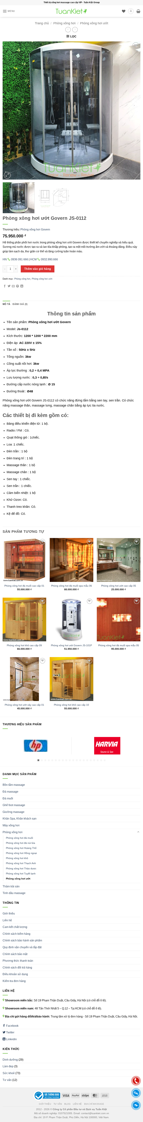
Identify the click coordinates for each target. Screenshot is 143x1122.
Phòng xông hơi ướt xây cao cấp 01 (24, 704)
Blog (67, 1104)
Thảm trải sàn (11, 886)
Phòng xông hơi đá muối (19, 837)
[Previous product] (75, 29)
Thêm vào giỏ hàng (37, 268)
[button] (9, 11)
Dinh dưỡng (10, 1059)
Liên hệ (7, 920)
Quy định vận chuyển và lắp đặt (22, 947)
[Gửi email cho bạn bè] (13, 286)
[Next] (133, 110)
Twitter (9, 1032)
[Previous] (10, 110)
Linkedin (11, 1039)
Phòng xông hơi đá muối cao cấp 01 (24, 585)
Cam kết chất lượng (15, 926)
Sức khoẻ (9, 1073)
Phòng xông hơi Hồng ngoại (21, 853)
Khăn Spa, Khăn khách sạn (19, 818)
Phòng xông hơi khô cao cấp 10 (71, 704)
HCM (44, 259)
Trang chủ (42, 23)
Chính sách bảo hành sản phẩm (22, 940)
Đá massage (10, 791)
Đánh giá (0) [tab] (20, 304)
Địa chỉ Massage (94, 1104)
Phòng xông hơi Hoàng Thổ (21, 848)
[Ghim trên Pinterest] (17, 286)
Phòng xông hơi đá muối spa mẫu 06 (71, 585)
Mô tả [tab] (6, 304)
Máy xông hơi (11, 825)
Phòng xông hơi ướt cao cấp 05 (118, 585)
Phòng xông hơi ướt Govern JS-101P (71, 645)
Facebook (11, 1025)
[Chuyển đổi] (138, 832)
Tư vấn (7, 1079)
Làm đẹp (8, 1066)
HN (15, 259)
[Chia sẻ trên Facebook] (4, 286)
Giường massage (13, 811)
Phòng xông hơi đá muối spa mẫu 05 (118, 645)
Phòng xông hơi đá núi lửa (20, 843)
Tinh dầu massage (14, 893)
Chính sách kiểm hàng (16, 933)
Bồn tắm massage (14, 784)
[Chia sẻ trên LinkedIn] (21, 286)
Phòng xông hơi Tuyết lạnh (21, 873)
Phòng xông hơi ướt (94, 23)
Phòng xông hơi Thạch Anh (21, 863)
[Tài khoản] (131, 11)
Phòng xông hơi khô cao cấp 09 (24, 645)
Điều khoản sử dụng (15, 974)
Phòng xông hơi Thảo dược (21, 868)
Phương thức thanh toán (18, 960)
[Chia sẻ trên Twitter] (9, 286)
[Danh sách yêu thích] (123, 11)
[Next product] (68, 29)
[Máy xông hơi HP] (36, 745)
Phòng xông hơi (64, 23)
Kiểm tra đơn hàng (14, 980)
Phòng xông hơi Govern (35, 229)
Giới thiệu (9, 913)
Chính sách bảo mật (15, 954)
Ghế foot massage (14, 805)
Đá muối (8, 798)
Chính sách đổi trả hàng (17, 967)
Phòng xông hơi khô (17, 858)
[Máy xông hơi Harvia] (107, 745)
